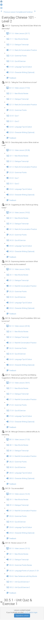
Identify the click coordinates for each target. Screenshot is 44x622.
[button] (1, 2)
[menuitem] (1, 5)
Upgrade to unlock (22, 615)
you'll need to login (30, 612)
